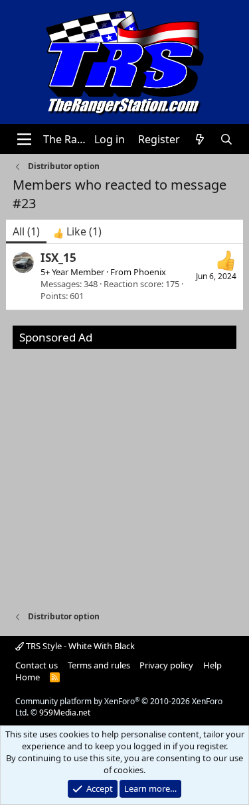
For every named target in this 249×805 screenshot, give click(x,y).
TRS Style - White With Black (79, 646)
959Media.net (64, 712)
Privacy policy (166, 665)
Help (212, 665)
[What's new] (200, 139)
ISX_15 (58, 257)
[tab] (77, 231)
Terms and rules (99, 665)
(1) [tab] (26, 231)
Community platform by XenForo (118, 707)
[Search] (226, 139)
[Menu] (24, 139)
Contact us (36, 665)
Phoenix (149, 272)
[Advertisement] (124, 473)
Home (27, 677)
